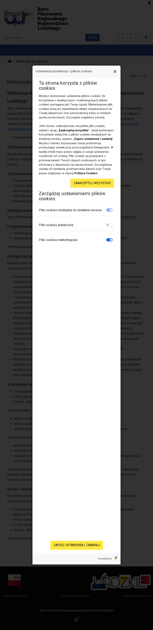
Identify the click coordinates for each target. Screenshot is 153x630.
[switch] (109, 224)
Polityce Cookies (85, 173)
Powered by (105, 558)
